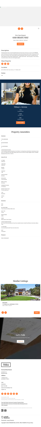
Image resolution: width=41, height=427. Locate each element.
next (22, 28)
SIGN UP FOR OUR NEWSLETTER (6, 387)
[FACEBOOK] (2, 394)
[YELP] (17, 394)
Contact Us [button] (20, 341)
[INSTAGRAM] (5, 394)
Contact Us (3, 389)
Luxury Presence (10, 420)
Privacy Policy (30, 422)
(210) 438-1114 (20, 115)
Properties (3, 384)
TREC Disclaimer (4, 405)
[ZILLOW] (14, 394)
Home (2, 382)
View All (36, 312)
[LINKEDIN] (8, 394)
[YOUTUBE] (11, 394)
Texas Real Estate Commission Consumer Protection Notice (12, 402)
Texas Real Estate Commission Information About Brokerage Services (14, 403)
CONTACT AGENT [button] (20, 122)
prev (19, 28)
